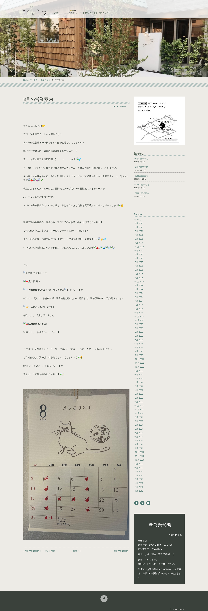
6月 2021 (139, 428)
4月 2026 (139, 235)
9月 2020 (139, 463)
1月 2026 (139, 242)
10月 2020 (139, 459)
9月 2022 (139, 370)
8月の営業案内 (142, 158)
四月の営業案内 (142, 193)
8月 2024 (139, 289)
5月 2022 (139, 386)
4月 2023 (139, 343)
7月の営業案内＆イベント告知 (39, 551)
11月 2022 (139, 362)
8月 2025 (139, 254)
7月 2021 (139, 424)
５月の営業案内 (142, 184)
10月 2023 (139, 320)
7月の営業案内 (142, 167)
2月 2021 (139, 444)
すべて (138, 219)
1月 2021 (139, 448)
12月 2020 (139, 452)
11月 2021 (139, 409)
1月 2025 (139, 277)
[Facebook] (136, 503)
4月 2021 (139, 436)
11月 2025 (139, 246)
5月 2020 (139, 479)
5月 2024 (139, 297)
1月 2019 (139, 490)
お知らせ (73, 12)
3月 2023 (139, 347)
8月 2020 (139, 467)
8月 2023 (139, 328)
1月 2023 (139, 355)
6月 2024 (139, 293)
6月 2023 (139, 335)
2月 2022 (139, 397)
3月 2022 (139, 393)
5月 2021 (139, 432)
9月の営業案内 (120, 551)
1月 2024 (139, 312)
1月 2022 (139, 401)
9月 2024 (139, 285)
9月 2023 (139, 324)
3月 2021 (139, 440)
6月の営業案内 (142, 175)
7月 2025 (139, 258)
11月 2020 (139, 456)
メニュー (58, 12)
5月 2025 (139, 262)
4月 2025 (139, 266)
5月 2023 (139, 339)
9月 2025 (139, 250)
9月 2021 (139, 417)
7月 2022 (139, 378)
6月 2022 (139, 382)
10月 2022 (139, 366)
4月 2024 (139, 300)
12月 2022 (139, 359)
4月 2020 (139, 483)
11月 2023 (139, 316)
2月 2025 (139, 273)
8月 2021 (139, 421)
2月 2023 (139, 351)
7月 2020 (139, 471)
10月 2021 (139, 413)
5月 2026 (139, 231)
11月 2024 (139, 281)
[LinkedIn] (148, 503)
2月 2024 (139, 308)
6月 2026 (139, 227)
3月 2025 (139, 269)
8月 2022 (139, 374)
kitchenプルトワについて (96, 12)
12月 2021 (139, 405)
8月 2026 (139, 223)
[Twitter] (142, 503)
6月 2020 (139, 475)
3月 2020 (139, 487)
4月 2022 (139, 390)
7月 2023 (139, 331)
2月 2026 (139, 238)
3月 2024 (139, 304)
